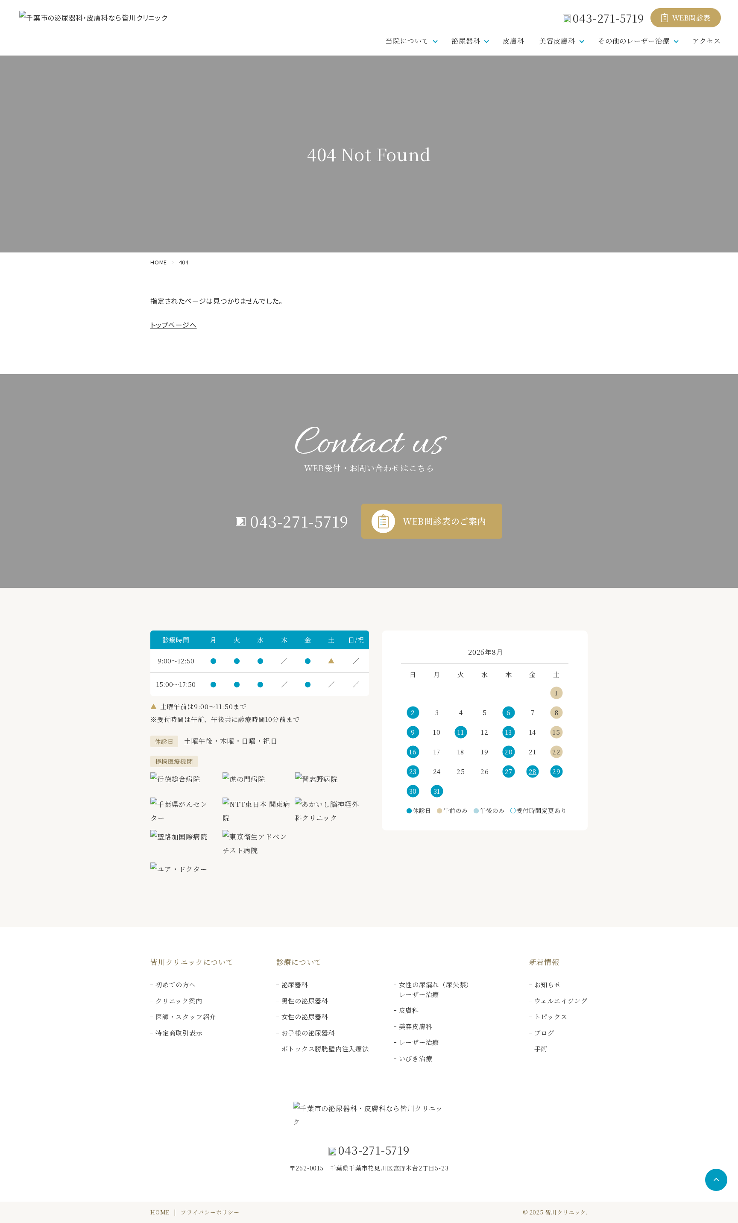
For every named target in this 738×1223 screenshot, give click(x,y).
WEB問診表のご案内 (444, 521)
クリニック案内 (178, 1000)
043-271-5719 (608, 17)
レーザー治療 (419, 1042)
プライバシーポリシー (210, 1212)
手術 (541, 1048)
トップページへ (173, 325)
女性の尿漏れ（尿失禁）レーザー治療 (436, 989)
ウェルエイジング (561, 1000)
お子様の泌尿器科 (308, 1032)
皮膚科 (513, 41)
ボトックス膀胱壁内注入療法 (325, 1048)
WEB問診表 (691, 18)
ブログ (544, 1032)
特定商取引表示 (179, 1032)
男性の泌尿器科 (305, 1000)
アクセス (706, 41)
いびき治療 (416, 1058)
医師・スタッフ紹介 (185, 1016)
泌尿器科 (294, 984)
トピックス (551, 1016)
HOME (160, 1212)
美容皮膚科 (416, 1026)
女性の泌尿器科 (305, 1016)
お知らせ (547, 984)
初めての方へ (175, 984)
